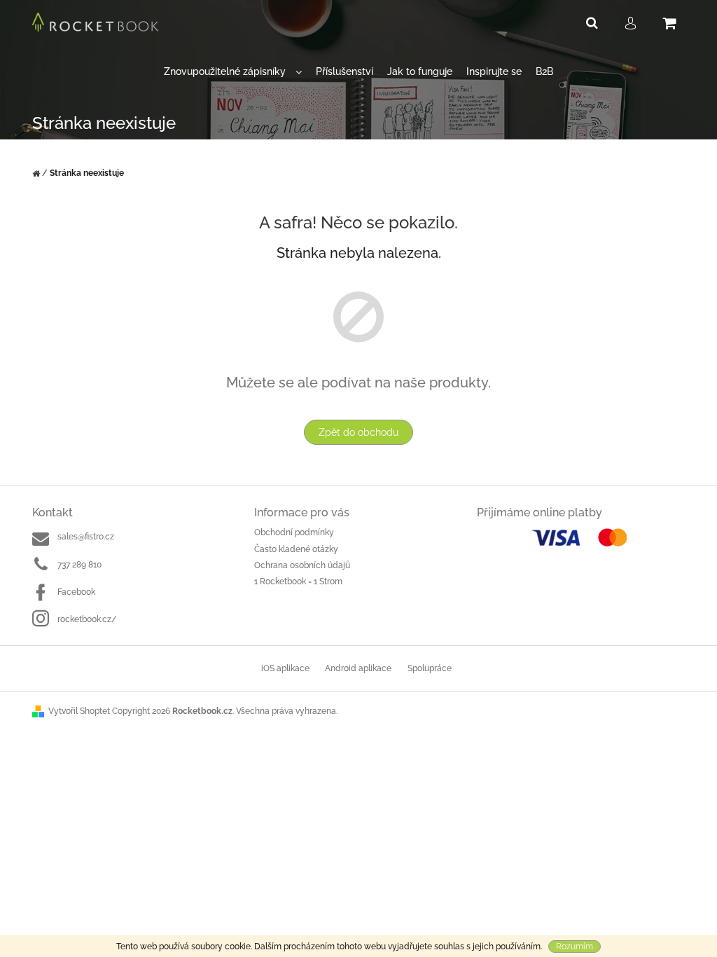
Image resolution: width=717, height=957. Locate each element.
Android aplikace (358, 668)
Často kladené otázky (296, 549)
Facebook (76, 592)
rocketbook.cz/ (87, 619)
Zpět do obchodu (358, 432)
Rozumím (574, 946)
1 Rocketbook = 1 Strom (298, 581)
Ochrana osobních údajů (302, 565)
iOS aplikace (285, 668)
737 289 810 (79, 565)
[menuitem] (233, 71)
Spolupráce (430, 668)
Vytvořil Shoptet (79, 711)
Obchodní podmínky (294, 532)
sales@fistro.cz (85, 537)
